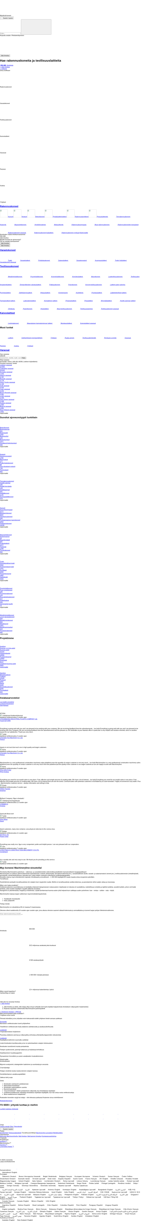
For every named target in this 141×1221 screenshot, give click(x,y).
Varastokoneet (8, 250)
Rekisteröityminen (6, 1101)
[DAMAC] (7, 1114)
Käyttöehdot (4, 1133)
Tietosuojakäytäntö (15, 1133)
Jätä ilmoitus (5, 243)
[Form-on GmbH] (37, 1118)
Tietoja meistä (4, 1126)
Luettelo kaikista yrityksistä (9, 1109)
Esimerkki (3, 1022)
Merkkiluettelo (58, 1133)
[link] (70, 236)
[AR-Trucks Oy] (125, 1114)
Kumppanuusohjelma (49, 1136)
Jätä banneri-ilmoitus (34, 1136)
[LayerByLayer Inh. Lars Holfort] (22, 1114)
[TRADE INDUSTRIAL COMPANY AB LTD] (66, 1114)
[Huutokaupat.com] (110, 1118)
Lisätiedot (3, 1030)
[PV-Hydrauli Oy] (37, 1114)
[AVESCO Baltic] (66, 1118)
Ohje (11, 1126)
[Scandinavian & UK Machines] (125, 1118)
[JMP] (51, 1118)
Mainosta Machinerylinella (9, 1136)
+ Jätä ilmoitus (5, 1003)
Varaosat (4, 350)
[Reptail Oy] (22, 1123)
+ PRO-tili (17, 1012)
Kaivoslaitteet (7, 313)
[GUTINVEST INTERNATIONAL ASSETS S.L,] (81, 1118)
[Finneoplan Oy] (110, 1114)
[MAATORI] (7, 1123)
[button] (70, 45)
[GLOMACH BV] (96, 1118)
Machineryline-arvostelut (44, 1133)
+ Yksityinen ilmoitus (7, 1012)
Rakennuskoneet (9, 206)
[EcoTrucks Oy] (81, 1114)
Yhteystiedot (18, 1126)
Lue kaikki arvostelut (7, 702)
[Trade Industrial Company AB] (51, 1114)
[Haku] (36, 27)
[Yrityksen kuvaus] (7, 1118)
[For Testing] (96, 1114)
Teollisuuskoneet (9, 266)
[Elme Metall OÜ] (22, 1118)
